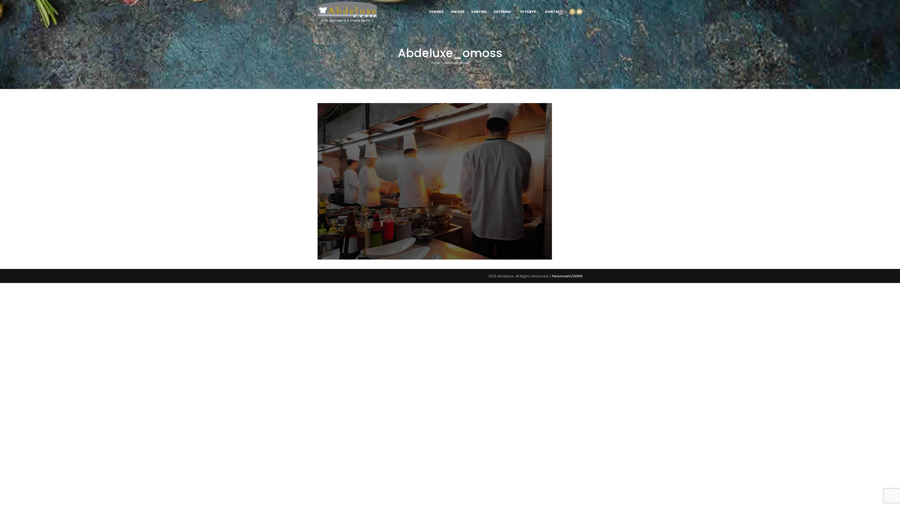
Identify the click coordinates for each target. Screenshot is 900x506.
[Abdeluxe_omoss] (450, 181)
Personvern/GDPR (567, 276)
